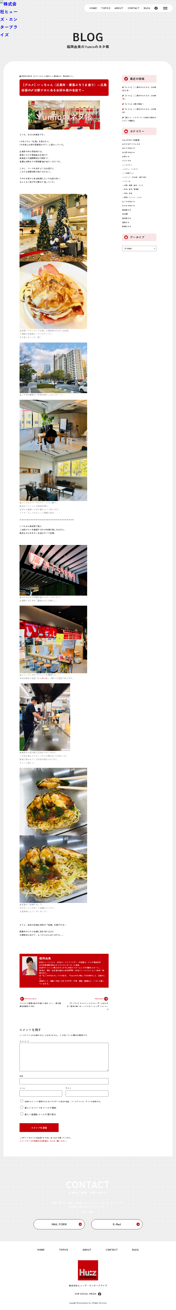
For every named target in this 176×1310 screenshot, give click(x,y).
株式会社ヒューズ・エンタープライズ (88, 1285)
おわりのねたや (128, 148)
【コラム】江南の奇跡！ (134, 104)
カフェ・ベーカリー (131, 169)
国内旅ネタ (58, 76)
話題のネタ (126, 226)
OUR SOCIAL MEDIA (85, 1293)
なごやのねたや (128, 201)
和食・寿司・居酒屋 (131, 189)
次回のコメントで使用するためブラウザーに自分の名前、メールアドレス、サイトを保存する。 (63, 1101)
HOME (93, 8)
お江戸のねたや (128, 152)
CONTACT (134, 8)
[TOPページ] (9, 19)
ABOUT (119, 8)
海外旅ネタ (126, 218)
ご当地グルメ (48, 76)
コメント (24, 1041)
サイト (68, 1088)
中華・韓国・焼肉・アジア (133, 185)
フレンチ (127, 181)
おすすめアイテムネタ (131, 144)
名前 (21, 1076)
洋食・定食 (128, 193)
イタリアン (128, 165)
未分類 (124, 214)
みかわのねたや (128, 205)
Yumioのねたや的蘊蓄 (131, 140)
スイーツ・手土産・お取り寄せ (135, 177)
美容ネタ (125, 222)
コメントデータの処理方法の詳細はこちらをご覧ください (43, 1141)
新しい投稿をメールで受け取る (40, 1114)
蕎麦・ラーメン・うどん (133, 197)
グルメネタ (39, 76)
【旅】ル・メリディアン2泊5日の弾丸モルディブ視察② (139, 119)
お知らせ (125, 156)
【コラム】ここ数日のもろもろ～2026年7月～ (139, 97)
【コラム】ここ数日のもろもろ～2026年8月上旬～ (139, 88)
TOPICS (105, 8)
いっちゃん (43, 678)
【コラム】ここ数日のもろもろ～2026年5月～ (139, 110)
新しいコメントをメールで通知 (40, 1107)
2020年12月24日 (26, 76)
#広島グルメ (69, 76)
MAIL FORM (59, 1224)
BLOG (147, 8)
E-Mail (117, 1224)
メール (22, 1088)
